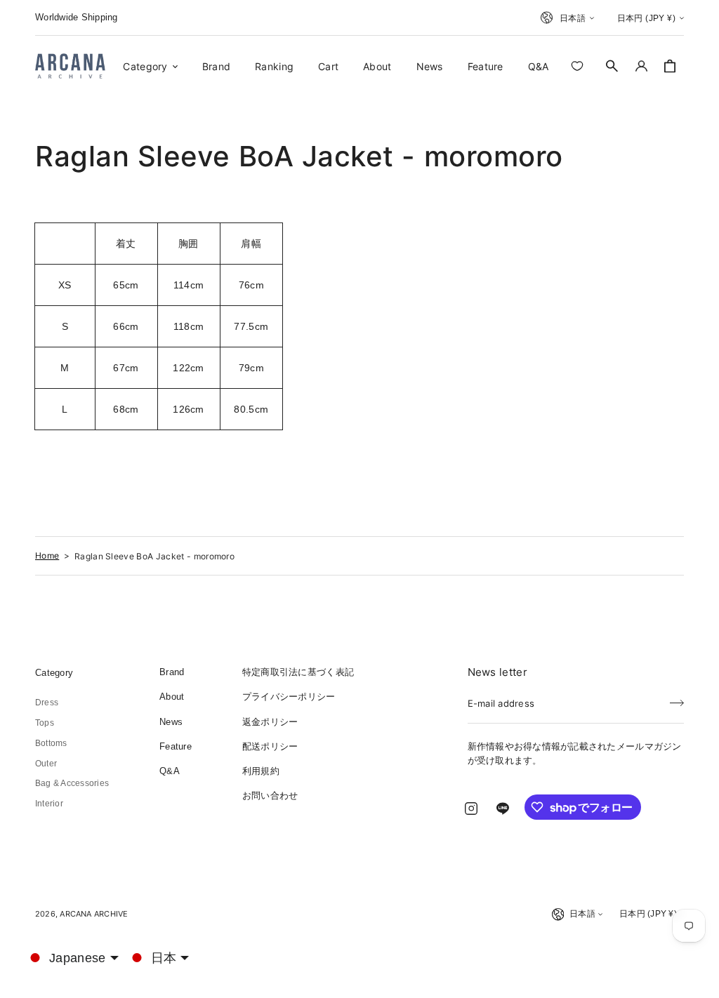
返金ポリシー (270, 722)
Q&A (169, 771)
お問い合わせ (270, 795)
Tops (44, 723)
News (171, 722)
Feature (175, 746)
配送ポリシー (270, 746)
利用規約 (260, 771)
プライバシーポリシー (289, 696)
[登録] (677, 699)
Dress (46, 702)
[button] (612, 65)
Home (47, 555)
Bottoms (51, 743)
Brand (171, 672)
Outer (46, 764)
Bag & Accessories (72, 783)
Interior (49, 804)
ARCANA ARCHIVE (94, 914)
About (171, 696)
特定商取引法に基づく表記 (298, 672)
